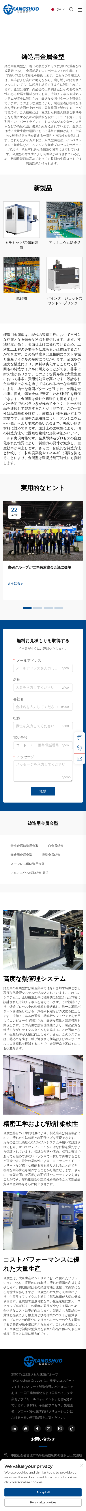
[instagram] (60, 1428)
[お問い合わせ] (79, 737)
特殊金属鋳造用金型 (24, 846)
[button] (27, 608)
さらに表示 (15, 583)
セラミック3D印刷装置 (21, 245)
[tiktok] (71, 1428)
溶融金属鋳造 (51, 855)
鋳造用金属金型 (21, 855)
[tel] (79, 748)
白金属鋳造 (56, 846)
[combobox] (24, 745)
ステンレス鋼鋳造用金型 (28, 864)
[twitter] (48, 1428)
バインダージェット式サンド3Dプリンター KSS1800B (64, 301)
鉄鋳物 (21, 298)
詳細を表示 (21, 219)
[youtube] (25, 1428)
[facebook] (37, 1428)
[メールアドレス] (79, 758)
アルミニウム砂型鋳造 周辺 (30, 873)
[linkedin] (14, 1428)
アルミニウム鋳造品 (64, 243)
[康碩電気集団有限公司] (21, 9)
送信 (43, 791)
